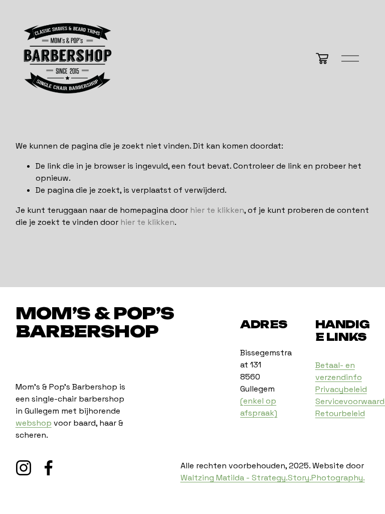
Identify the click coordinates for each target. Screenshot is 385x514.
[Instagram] (24, 468)
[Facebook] (49, 468)
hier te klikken (217, 210)
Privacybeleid (341, 389)
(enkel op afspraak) (258, 407)
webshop (34, 423)
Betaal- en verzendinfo (338, 371)
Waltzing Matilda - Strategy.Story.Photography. (272, 477)
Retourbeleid (340, 413)
